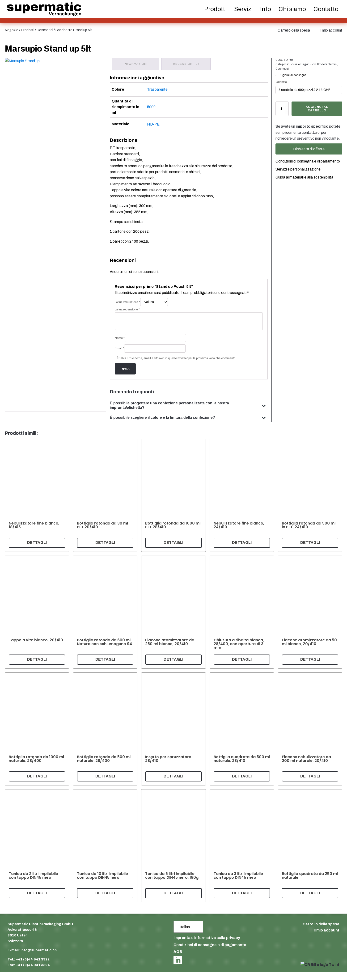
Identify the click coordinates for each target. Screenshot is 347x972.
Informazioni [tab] (136, 63)
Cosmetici (45, 30)
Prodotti (27, 30)
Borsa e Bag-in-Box (303, 64)
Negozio (11, 30)
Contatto (326, 9)
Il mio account (330, 30)
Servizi (243, 9)
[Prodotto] (37, 495)
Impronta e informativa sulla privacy (207, 938)
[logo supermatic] (44, 9)
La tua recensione (127, 309)
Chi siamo (292, 9)
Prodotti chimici (327, 64)
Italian (185, 927)
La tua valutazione (127, 302)
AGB (178, 952)
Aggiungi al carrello (317, 108)
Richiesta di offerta (309, 149)
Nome (120, 338)
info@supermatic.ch (39, 950)
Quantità (281, 82)
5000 (151, 107)
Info (265, 9)
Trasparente (157, 89)
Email (119, 348)
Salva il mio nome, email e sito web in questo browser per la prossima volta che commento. (177, 358)
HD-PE (153, 124)
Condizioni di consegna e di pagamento (307, 161)
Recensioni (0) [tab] (186, 63)
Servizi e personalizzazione (298, 169)
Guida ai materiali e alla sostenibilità (304, 177)
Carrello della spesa (294, 30)
